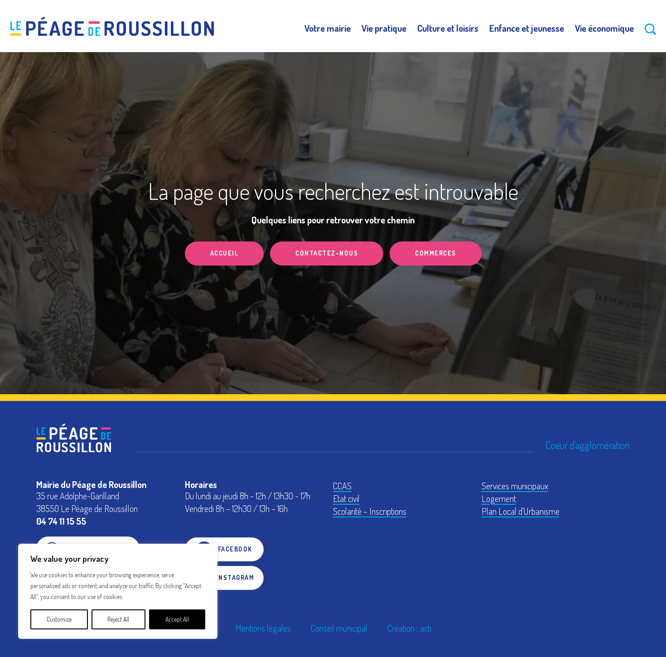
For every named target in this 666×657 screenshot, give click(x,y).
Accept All (177, 619)
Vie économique (604, 28)
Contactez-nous (326, 253)
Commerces (435, 253)
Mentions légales (263, 628)
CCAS (342, 486)
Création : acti (409, 628)
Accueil (224, 253)
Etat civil (346, 498)
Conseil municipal (339, 628)
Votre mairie (327, 28)
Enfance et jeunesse (526, 28)
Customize (59, 619)
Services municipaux (515, 486)
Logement (499, 498)
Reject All (118, 619)
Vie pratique (384, 28)
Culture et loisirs (447, 28)
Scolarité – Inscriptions (369, 511)
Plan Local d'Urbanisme (521, 511)
